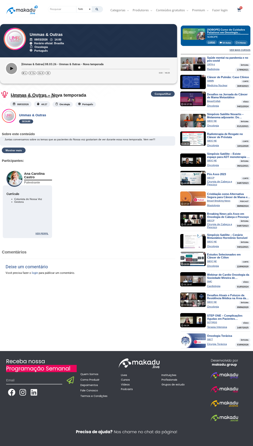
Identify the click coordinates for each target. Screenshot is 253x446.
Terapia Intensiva (217, 326)
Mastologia (213, 205)
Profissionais (169, 380)
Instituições (169, 375)
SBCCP (210, 177)
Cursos (125, 380)
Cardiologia (213, 286)
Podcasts (127, 389)
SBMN (210, 80)
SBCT (210, 339)
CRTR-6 (211, 64)
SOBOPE (212, 36)
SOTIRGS (212, 322)
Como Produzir (89, 380)
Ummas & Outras (46, 34)
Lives (124, 375)
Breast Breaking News (218, 200)
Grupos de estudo (173, 384)
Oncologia (41, 47)
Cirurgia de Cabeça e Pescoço (219, 183)
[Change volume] (48, 73)
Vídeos (125, 384)
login (35, 273)
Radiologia (213, 69)
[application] (127, 10)
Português (41, 50)
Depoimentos (89, 385)
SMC (209, 281)
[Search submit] (97, 9)
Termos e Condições (93, 396)
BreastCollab (213, 101)
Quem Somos (89, 374)
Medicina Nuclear (217, 85)
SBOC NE (212, 121)
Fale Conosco (89, 390)
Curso (211, 42)
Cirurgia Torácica (217, 344)
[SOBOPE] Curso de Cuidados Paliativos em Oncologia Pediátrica (226, 32)
